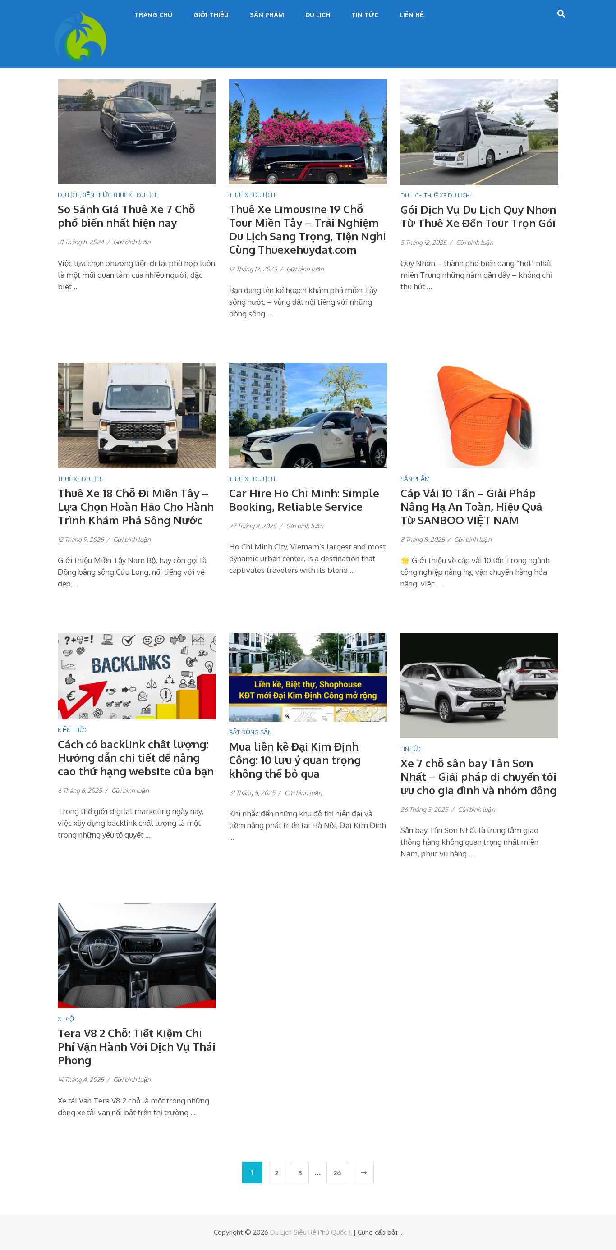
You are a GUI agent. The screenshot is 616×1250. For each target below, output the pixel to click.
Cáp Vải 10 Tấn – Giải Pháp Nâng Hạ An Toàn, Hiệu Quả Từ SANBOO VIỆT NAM (471, 506)
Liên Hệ (412, 14)
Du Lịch (317, 14)
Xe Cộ (66, 1018)
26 (337, 1172)
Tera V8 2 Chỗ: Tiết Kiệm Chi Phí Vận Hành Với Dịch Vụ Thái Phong (137, 1046)
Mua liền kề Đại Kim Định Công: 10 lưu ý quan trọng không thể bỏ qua (295, 759)
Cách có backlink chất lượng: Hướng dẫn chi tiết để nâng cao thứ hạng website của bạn (136, 757)
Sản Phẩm (267, 14)
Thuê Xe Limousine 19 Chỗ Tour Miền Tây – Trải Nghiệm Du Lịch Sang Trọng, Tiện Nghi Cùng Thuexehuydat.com (307, 229)
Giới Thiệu (211, 14)
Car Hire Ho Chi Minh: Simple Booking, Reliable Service (304, 499)
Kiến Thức (96, 194)
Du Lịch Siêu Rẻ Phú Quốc (308, 1232)
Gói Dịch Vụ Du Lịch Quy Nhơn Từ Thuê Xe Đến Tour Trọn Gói (478, 216)
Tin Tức (364, 14)
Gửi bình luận (132, 242)
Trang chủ (153, 14)
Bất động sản (250, 732)
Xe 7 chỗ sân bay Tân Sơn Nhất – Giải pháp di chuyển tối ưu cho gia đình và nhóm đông (478, 776)
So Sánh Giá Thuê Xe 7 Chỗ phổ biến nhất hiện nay (126, 215)
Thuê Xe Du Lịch (136, 194)
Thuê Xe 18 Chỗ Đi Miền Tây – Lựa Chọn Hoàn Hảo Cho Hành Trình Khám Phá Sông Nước (136, 506)
